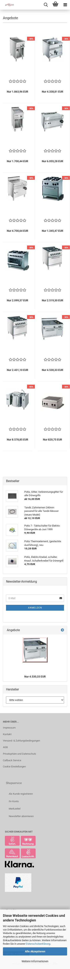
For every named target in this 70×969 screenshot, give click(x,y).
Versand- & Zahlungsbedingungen (21, 740)
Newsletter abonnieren (21, 816)
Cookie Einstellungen (14, 766)
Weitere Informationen (35, 961)
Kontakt (7, 734)
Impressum (9, 727)
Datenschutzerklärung (38, 943)
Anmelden (35, 607)
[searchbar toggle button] (46, 5)
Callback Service (12, 760)
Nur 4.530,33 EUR (35, 676)
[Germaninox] (8, 5)
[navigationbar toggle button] (65, 5)
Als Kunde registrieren (21, 793)
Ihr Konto (14, 801)
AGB (5, 747)
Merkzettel (14, 808)
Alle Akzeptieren (35, 951)
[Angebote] (62, 630)
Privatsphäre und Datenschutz (19, 753)
